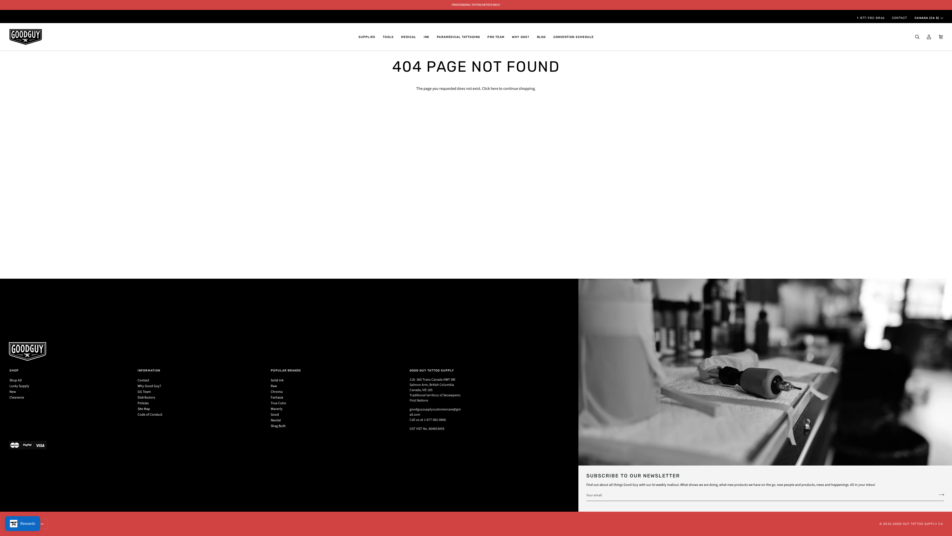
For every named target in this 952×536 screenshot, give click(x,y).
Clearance (16, 397)
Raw (274, 386)
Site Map (144, 408)
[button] (367, 37)
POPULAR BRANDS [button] (286, 370)
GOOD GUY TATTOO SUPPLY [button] (432, 370)
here (494, 88)
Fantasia (277, 397)
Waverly (277, 408)
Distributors (146, 397)
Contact (143, 380)
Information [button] (149, 370)
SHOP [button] (14, 370)
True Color (278, 403)
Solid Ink (277, 380)
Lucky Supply (19, 386)
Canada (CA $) (927, 18)
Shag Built (278, 426)
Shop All (15, 380)
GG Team (144, 391)
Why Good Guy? (149, 386)
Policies (143, 403)
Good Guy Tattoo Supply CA (918, 524)
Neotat (276, 420)
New (12, 391)
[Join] (940, 495)
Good (275, 414)
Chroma (277, 391)
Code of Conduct (150, 414)
